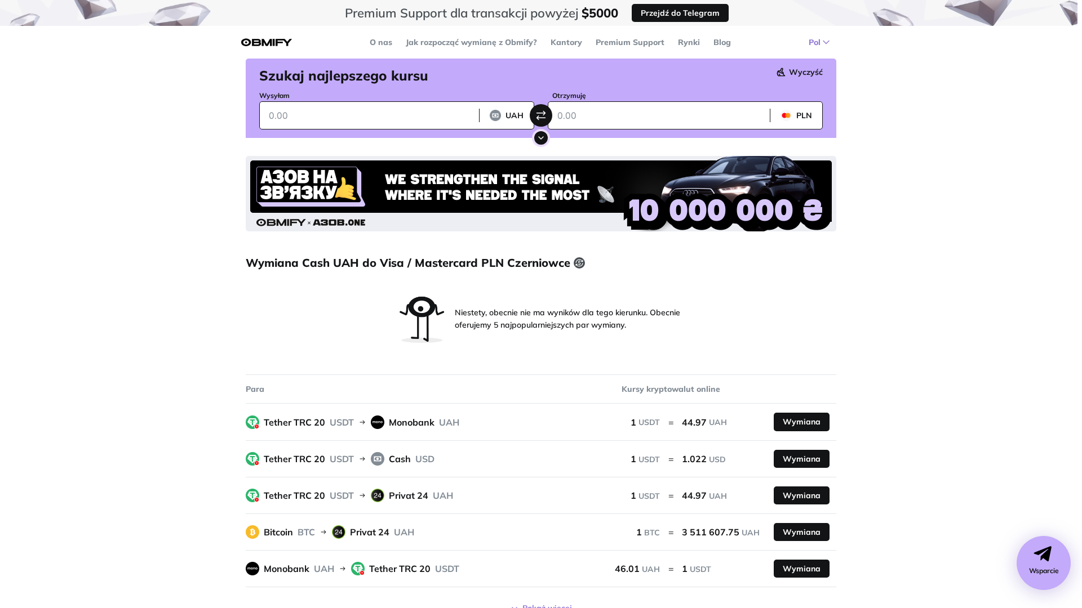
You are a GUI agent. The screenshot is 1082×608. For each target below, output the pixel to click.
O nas (381, 42)
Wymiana (802, 422)
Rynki (689, 42)
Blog (722, 42)
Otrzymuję (569, 95)
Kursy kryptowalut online (671, 389)
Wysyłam (274, 95)
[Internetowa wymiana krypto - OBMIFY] (266, 42)
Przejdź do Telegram (680, 13)
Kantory (566, 42)
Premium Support (630, 42)
